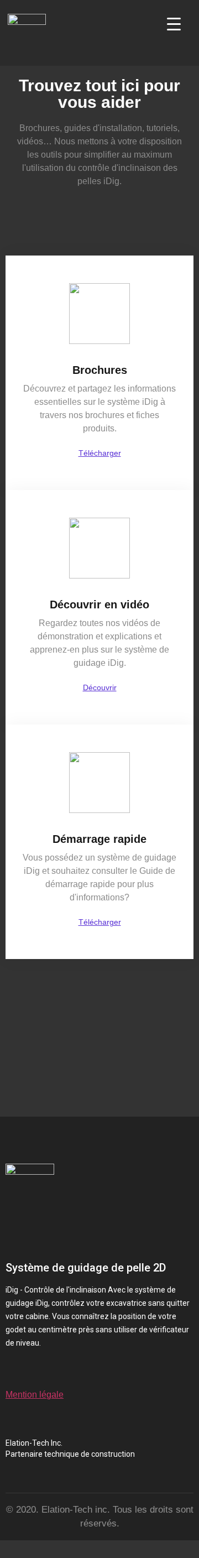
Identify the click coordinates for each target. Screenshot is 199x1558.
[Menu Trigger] (174, 23)
